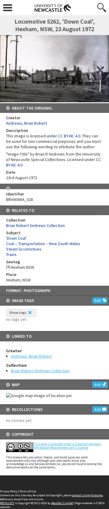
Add (97, 300)
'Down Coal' (16, 238)
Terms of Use (28, 491)
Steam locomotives (23, 249)
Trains (11, 254)
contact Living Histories (87, 495)
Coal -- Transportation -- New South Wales (43, 243)
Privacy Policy (9, 491)
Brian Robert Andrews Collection (40, 370)
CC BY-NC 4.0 (69, 136)
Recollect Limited (62, 503)
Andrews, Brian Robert (31, 356)
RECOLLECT (7, 503)
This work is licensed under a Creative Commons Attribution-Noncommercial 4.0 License (67, 445)
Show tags (18, 312)
